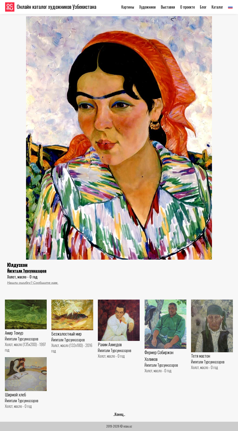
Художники (147, 7)
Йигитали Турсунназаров (26, 271)
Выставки (168, 7)
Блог (203, 7)
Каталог (217, 7)
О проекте (187, 7)
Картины (127, 7)
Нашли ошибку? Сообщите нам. (32, 282)
